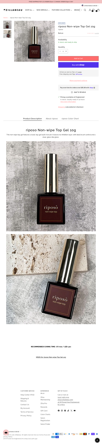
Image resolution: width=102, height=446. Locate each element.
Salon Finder (45, 424)
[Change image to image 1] (7, 25)
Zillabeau (18, 435)
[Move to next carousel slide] (97, 377)
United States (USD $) (90, 5)
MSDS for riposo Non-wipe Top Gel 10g (51, 357)
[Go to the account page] (89, 10)
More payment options (78, 81)
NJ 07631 (61, 405)
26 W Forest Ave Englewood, (68, 402)
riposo (60, 29)
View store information (68, 102)
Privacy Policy (26, 416)
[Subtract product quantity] (60, 51)
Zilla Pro (44, 403)
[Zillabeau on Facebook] (59, 411)
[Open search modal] (85, 10)
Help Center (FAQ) (27, 395)
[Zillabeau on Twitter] (71, 411)
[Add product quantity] (66, 51)
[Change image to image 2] (7, 34)
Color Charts (45, 414)
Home (5, 18)
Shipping (61, 107)
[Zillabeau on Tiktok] (68, 411)
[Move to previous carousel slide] (92, 377)
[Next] (81, 10)
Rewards (44, 407)
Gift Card (44, 411)
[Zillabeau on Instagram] (62, 411)
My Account (25, 408)
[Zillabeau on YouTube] (75, 411)
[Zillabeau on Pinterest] (65, 411)
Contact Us (25, 405)
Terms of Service (27, 412)
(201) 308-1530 (63, 397)
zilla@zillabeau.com (65, 400)
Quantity (61, 47)
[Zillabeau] (12, 10)
